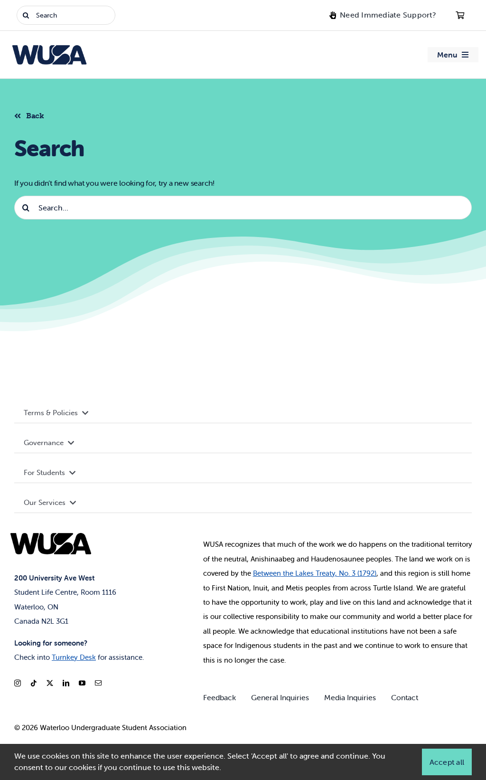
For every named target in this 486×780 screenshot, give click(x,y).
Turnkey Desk (74, 657)
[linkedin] (66, 683)
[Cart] (460, 15)
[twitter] (50, 683)
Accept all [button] (447, 762)
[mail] (98, 683)
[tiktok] (33, 683)
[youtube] (82, 683)
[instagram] (17, 683)
